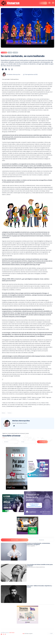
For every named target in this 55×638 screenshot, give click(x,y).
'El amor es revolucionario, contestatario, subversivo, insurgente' (38, 544)
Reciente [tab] (41, 540)
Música (3, 413)
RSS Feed (11, 632)
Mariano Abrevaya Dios (14, 74)
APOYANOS (43, 3)
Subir (51, 633)
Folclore (9, 413)
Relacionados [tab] (14, 540)
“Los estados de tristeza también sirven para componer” (40, 565)
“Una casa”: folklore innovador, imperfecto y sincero (39, 586)
